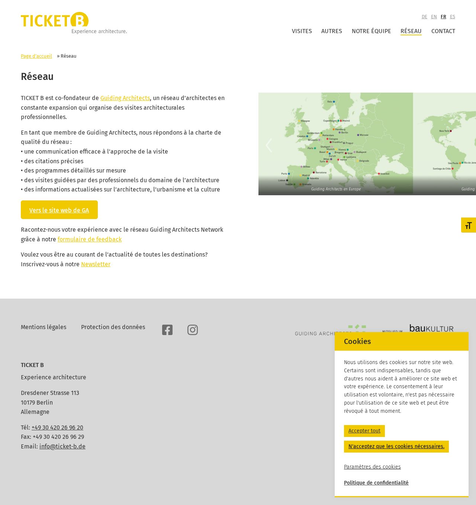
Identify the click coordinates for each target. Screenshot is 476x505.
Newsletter (95, 264)
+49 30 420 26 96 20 (57, 427)
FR (443, 16)
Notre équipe (371, 31)
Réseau (411, 31)
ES (452, 16)
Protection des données (113, 327)
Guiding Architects (125, 98)
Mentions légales (43, 327)
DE (424, 16)
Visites (302, 31)
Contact (443, 31)
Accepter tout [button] (364, 431)
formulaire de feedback (90, 239)
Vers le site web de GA (59, 210)
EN (434, 16)
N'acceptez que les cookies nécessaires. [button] (396, 446)
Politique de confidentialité (376, 483)
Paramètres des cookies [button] (372, 466)
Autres (331, 31)
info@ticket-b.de (62, 446)
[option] (335, 143)
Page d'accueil (36, 56)
